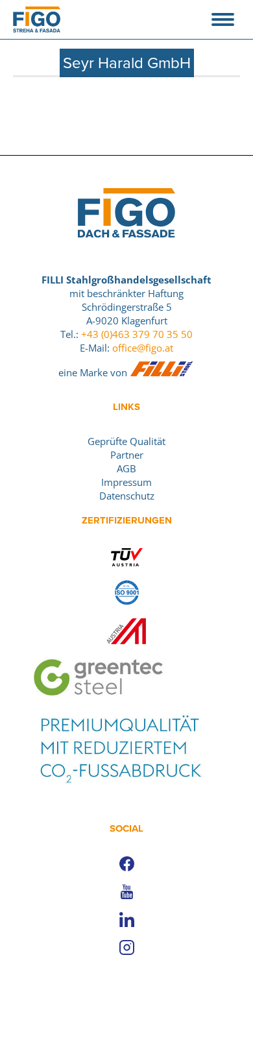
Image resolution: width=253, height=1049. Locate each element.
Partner (126, 454)
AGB (126, 468)
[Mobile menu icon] (223, 19)
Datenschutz (126, 495)
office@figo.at (142, 347)
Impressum (126, 482)
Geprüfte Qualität (126, 441)
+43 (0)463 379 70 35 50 (137, 334)
